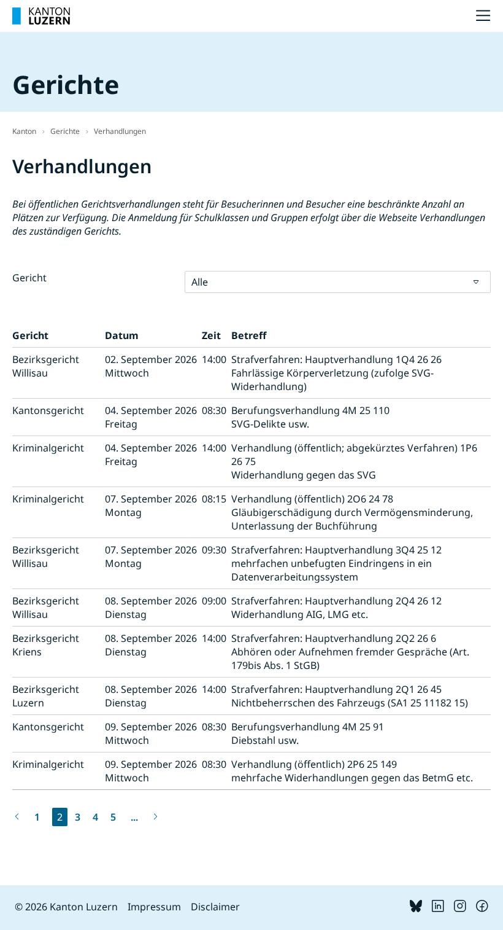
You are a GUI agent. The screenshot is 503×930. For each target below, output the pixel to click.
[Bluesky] (416, 908)
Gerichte (65, 131)
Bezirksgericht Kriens (45, 644)
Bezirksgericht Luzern (45, 695)
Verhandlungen (120, 131)
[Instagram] (460, 908)
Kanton (24, 131)
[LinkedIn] (438, 908)
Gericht (29, 277)
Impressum (154, 906)
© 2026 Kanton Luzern (66, 906)
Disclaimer (215, 906)
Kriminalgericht (48, 448)
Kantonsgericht (48, 410)
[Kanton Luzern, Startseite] (41, 16)
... (134, 817)
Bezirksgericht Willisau (45, 366)
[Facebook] (482, 908)
